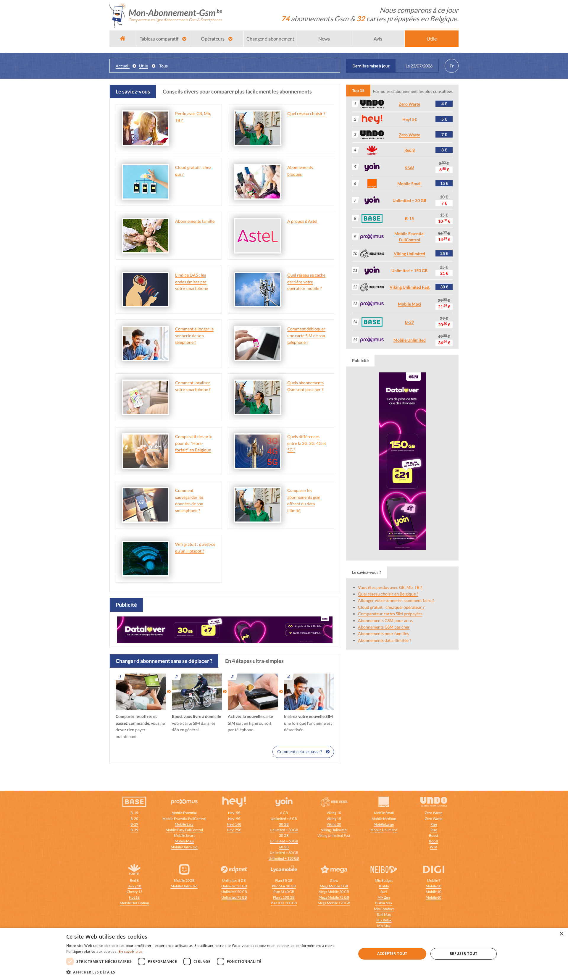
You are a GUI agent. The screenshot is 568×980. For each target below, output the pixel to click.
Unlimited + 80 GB (284, 852)
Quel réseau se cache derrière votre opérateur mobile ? (306, 281)
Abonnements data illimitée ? (384, 640)
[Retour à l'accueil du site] (165, 14)
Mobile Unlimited (409, 340)
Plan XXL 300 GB (284, 903)
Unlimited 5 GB (234, 880)
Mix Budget (384, 880)
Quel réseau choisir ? (306, 113)
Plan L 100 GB (284, 897)
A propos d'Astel (302, 221)
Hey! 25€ (234, 830)
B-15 (409, 218)
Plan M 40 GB (283, 891)
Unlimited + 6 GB (284, 818)
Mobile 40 (433, 891)
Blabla (384, 886)
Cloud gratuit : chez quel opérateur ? (391, 607)
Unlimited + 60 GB (284, 841)
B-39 (134, 830)
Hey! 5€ (409, 119)
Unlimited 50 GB (234, 891)
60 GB (284, 847)
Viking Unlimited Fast (410, 287)
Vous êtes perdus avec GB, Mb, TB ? (390, 587)
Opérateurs (213, 38)
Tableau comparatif (159, 38)
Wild (433, 847)
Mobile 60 (433, 897)
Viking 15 (334, 818)
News (324, 38)
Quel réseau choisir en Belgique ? (388, 593)
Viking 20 (334, 824)
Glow (334, 880)
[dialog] (284, 954)
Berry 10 (134, 886)
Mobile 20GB (184, 880)
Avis (378, 38)
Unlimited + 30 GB (409, 200)
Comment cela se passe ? (300, 751)
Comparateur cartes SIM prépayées (390, 613)
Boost (433, 835)
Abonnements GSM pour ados (385, 620)
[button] (206, 972)
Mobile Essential (184, 813)
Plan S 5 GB (284, 880)
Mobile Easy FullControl (184, 830)
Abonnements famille (194, 221)
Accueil (123, 65)
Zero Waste (409, 103)
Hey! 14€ (234, 824)
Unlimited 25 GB (234, 886)
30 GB (284, 824)
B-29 (409, 321)
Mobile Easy (184, 824)
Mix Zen (383, 897)
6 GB (409, 166)
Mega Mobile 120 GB (334, 903)
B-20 (134, 818)
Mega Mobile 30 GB (334, 891)
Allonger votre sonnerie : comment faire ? (396, 600)
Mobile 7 (433, 880)
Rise (433, 824)
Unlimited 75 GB (234, 897)
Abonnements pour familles (383, 633)
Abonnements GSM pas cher (384, 626)
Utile (432, 38)
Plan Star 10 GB (284, 886)
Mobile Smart (184, 835)
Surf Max (384, 914)
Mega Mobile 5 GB (334, 886)
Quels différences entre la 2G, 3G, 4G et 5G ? (306, 443)
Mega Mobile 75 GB (334, 897)
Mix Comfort (384, 909)
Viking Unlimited (409, 253)
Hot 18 (134, 897)
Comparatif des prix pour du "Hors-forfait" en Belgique (193, 443)
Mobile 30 (433, 886)
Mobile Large (384, 824)
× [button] (561, 934)
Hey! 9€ (234, 818)
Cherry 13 (134, 891)
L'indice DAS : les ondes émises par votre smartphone (191, 281)
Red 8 (409, 150)
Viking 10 (334, 813)
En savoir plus (131, 951)
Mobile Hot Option (134, 903)
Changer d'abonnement (270, 38)
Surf (383, 891)
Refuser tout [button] (463, 953)
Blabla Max (383, 903)
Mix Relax (383, 920)
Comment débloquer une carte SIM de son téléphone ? (306, 335)
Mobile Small (409, 183)
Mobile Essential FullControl (184, 818)
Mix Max (383, 926)
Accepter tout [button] (392, 953)
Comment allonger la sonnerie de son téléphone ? (194, 335)
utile (143, 65)
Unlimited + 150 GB (409, 270)
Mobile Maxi (409, 303)
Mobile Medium (384, 818)
